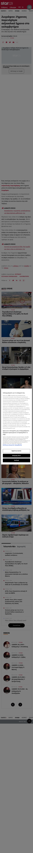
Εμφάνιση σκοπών (16, 451)
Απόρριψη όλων (16, 455)
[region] (16, 426)
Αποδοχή (16, 460)
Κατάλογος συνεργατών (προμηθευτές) (12, 445)
